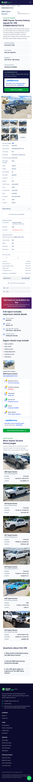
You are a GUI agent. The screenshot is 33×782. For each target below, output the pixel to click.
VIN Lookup (5, 740)
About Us (4, 715)
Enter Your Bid (6, 254)
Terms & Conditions (7, 728)
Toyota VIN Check (6, 745)
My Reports (5, 750)
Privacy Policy (5, 725)
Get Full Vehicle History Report (15, 430)
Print (7, 288)
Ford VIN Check (6, 748)
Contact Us (5, 718)
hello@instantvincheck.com (11, 701)
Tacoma (13, 5)
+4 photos (22, 137)
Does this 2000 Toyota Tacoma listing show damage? (14, 662)
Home (2, 5)
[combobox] (15, 273)
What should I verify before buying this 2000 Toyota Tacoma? (16, 654)
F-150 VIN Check (6, 765)
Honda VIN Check (6, 743)
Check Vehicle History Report (17, 283)
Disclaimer (5, 733)
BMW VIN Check (6, 760)
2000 (18, 5)
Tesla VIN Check (6, 757)
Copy (7, 291)
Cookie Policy (5, 730)
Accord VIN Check (6, 763)
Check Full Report (17, 89)
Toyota (8, 5)
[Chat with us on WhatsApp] (29, 778)
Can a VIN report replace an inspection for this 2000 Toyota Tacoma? (14, 671)
